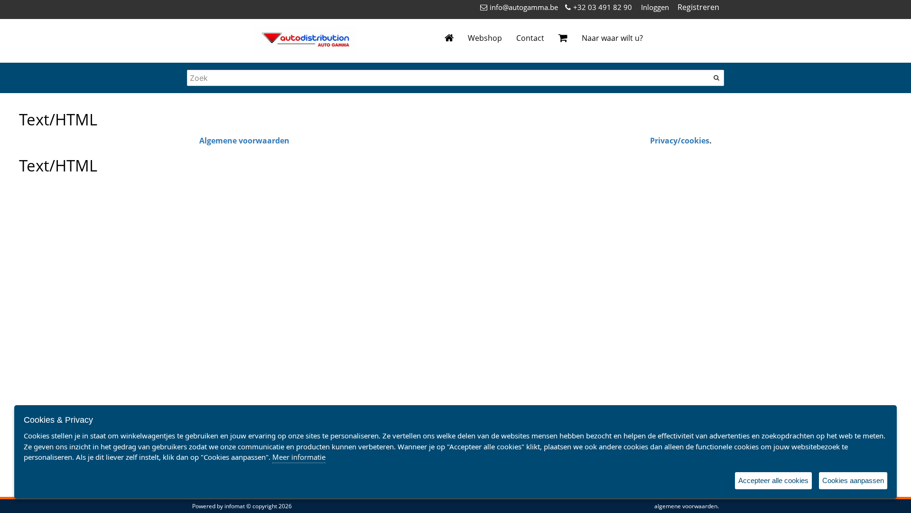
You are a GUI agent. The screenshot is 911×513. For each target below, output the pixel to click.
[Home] (449, 38)
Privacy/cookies (679, 140)
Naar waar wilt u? (612, 38)
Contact (530, 38)
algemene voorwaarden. (686, 506)
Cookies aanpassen (853, 480)
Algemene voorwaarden (244, 140)
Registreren (698, 7)
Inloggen (655, 7)
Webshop (485, 38)
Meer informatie (298, 457)
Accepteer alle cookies (773, 480)
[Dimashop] (305, 41)
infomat (234, 506)
